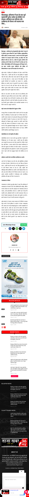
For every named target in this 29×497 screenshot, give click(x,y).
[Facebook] (10, 228)
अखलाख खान (7, 27)
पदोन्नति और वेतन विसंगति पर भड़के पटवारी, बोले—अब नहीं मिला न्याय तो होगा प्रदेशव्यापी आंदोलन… (18, 415)
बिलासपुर (3, 316)
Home (2, 9)
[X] (13, 228)
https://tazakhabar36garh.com (15, 247)
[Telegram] (23, 228)
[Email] (20, 228)
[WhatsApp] (16, 228)
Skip (17, 494)
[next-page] (5, 327)
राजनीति (6, 9)
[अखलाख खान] (2, 27)
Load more (14, 376)
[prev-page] (2, 327)
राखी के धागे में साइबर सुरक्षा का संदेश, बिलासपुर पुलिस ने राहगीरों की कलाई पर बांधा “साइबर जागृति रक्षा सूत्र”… (18, 361)
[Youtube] (18, 249)
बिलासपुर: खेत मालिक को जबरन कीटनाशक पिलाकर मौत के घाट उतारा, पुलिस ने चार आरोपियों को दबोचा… (18, 353)
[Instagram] (13, 249)
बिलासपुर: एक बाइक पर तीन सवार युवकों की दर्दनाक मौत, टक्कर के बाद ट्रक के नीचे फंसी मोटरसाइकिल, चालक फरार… (18, 338)
